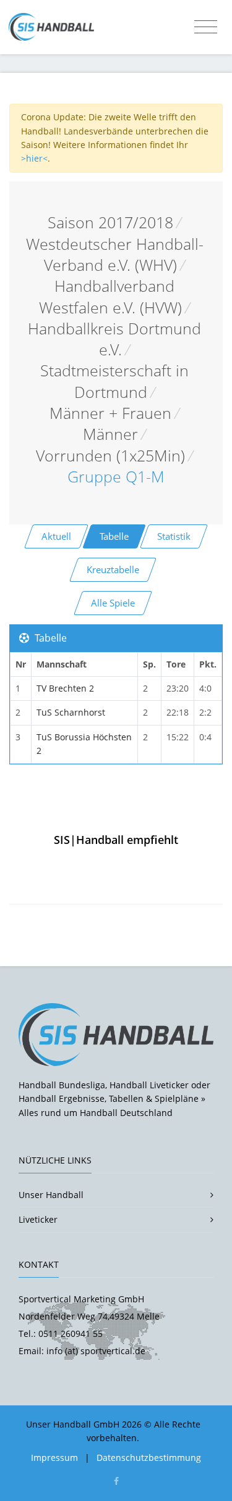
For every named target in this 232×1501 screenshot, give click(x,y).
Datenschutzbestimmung (149, 1457)
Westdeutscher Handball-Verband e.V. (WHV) (115, 254)
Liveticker (38, 1219)
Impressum (54, 1457)
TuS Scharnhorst (71, 712)
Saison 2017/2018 (110, 222)
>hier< (34, 158)
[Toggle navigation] (205, 27)
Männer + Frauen (110, 413)
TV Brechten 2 (65, 688)
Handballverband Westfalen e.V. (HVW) (110, 296)
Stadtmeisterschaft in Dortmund (114, 381)
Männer (110, 434)
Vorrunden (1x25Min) (110, 455)
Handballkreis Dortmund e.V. (114, 339)
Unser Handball (51, 1195)
